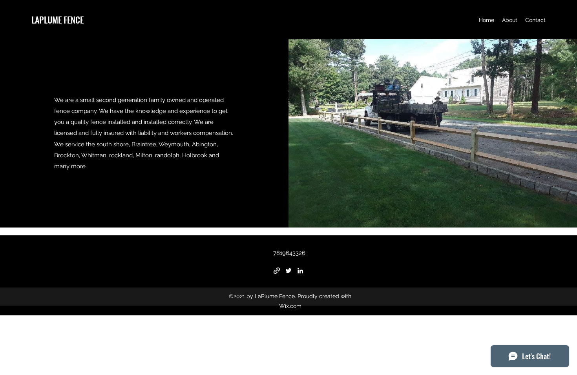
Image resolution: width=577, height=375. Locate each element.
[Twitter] (288, 271)
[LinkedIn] (300, 271)
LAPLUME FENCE (57, 19)
